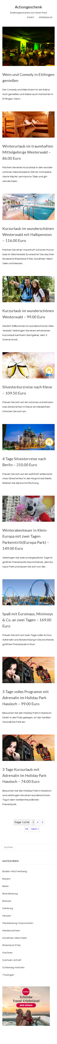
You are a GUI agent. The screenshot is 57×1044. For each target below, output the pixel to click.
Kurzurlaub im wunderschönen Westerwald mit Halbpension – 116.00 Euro (28, 234)
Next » (35, 829)
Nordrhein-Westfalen (14, 938)
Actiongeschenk (28, 7)
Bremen (6, 901)
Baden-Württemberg (14, 871)
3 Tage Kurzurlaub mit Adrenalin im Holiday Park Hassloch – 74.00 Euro (24, 775)
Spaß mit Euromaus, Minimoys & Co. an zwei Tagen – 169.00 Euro (27, 619)
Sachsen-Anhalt (11, 960)
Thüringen (8, 975)
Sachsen (7, 952)
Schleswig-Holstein (13, 967)
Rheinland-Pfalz (11, 945)
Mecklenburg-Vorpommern (17, 923)
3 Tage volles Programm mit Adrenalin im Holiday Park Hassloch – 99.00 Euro (25, 697)
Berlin (5, 886)
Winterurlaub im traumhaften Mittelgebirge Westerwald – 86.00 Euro (27, 152)
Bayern (6, 879)
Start (30, 17)
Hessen (6, 915)
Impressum (45, 17)
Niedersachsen (11, 930)
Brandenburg (10, 893)
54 (26, 829)
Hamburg (7, 908)
